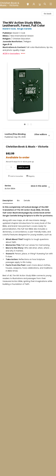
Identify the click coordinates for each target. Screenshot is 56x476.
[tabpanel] (28, 249)
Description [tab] (8, 200)
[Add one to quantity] (14, 167)
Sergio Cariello (24, 28)
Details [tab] (27, 200)
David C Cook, (10, 28)
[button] (28, 4)
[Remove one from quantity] (7, 167)
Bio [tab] (18, 200)
